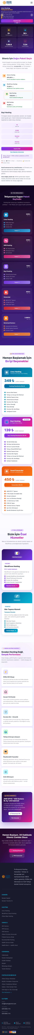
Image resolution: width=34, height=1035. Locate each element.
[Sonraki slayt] (31, 15)
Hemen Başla (10, 630)
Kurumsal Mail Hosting (8, 939)
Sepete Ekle (17, 148)
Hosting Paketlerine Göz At (17, 386)
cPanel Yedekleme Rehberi (9, 984)
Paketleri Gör (17, 21)
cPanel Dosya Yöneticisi (8, 978)
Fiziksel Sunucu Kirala (8, 937)
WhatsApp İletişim (7, 966)
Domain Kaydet (6, 898)
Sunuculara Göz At (17, 485)
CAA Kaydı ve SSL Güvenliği (9, 989)
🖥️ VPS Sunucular (17, 855)
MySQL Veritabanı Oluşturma (10, 981)
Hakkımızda (5, 955)
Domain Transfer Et (7, 901)
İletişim (4, 963)
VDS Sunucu (5, 931)
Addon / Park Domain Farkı (9, 987)
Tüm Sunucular (15, 818)
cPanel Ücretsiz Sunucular (9, 934)
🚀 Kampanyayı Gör (15, 813)
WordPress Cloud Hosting (9, 913)
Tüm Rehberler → (7, 992)
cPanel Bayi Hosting (7, 916)
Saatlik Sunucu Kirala (7, 942)
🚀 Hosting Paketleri (17, 850)
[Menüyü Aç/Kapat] (32, 3)
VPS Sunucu (5, 929)
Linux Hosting (6, 910)
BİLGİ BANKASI (18, 1023)
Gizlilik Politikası (6, 960)
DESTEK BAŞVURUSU (7, 1023)
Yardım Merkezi (6, 969)
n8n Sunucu (5, 926)
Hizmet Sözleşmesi (7, 958)
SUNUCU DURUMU (27, 1023)
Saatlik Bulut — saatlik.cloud (10, 945)
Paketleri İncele (11, 585)
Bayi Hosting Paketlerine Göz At (17, 435)
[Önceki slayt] (2, 15)
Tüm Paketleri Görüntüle (17, 152)
